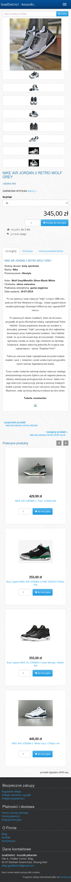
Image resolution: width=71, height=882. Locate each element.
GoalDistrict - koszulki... (18, 4)
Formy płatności (11, 816)
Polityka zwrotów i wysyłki (16, 795)
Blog (4, 834)
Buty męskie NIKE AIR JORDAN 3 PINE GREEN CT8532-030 (35, 583)
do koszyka (43, 511)
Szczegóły (11, 251)
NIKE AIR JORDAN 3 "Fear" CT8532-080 (35, 500)
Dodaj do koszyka (55, 222)
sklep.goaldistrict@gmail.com (18, 865)
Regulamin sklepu (11, 791)
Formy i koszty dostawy (15, 812)
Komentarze (9, 841)
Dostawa (27, 251)
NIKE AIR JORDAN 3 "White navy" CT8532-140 (35, 743)
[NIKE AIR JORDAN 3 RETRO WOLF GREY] (35, 44)
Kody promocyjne (12, 819)
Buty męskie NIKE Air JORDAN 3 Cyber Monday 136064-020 (35, 664)
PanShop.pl (65, 877)
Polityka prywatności (13, 798)
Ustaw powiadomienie (50, 251)
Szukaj (63, 13)
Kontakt (6, 837)
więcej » (32, 191)
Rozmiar (7, 197)
